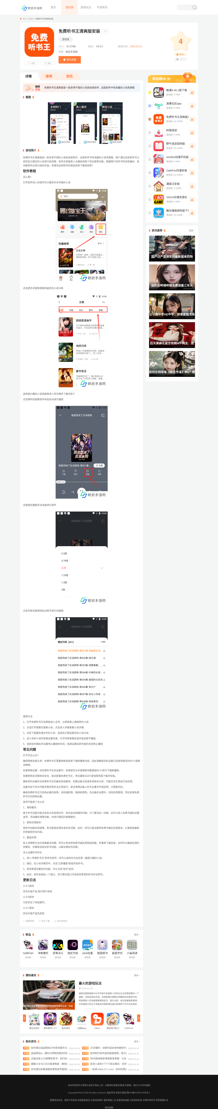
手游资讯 (102, 7)
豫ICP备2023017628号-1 (138, 1092)
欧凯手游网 (121, 1092)
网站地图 (109, 1107)
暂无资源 (71, 59)
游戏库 (70, 7)
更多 (136, 934)
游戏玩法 (86, 7)
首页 (53, 7)
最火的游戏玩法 (90, 983)
